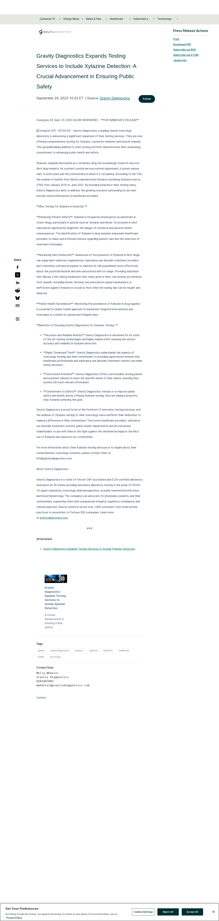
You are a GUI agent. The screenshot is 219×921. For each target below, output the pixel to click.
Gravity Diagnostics (115, 98)
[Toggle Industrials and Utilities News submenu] (154, 19)
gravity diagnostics (59, 650)
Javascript (180, 60)
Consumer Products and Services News (48, 18)
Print (176, 39)
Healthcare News (118, 18)
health (41, 657)
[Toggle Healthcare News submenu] (130, 19)
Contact (41, 697)
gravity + (79, 650)
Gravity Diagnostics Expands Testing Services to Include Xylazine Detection (89, 549)
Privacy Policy (14, 917)
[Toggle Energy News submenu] (82, 19)
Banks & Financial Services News (94, 18)
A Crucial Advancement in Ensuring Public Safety (54, 621)
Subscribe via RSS (184, 49)
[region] (109, 912)
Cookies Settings (143, 912)
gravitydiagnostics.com (54, 517)
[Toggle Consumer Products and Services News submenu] (60, 19)
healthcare (124, 650)
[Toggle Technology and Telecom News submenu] (177, 19)
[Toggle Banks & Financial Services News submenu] (106, 19)
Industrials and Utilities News (142, 18)
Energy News (71, 18)
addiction (108, 650)
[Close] (213, 912)
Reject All (168, 912)
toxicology (55, 657)
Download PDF (182, 44)
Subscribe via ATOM (185, 55)
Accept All (192, 912)
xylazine (93, 650)
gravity (41, 650)
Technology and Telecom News (165, 18)
